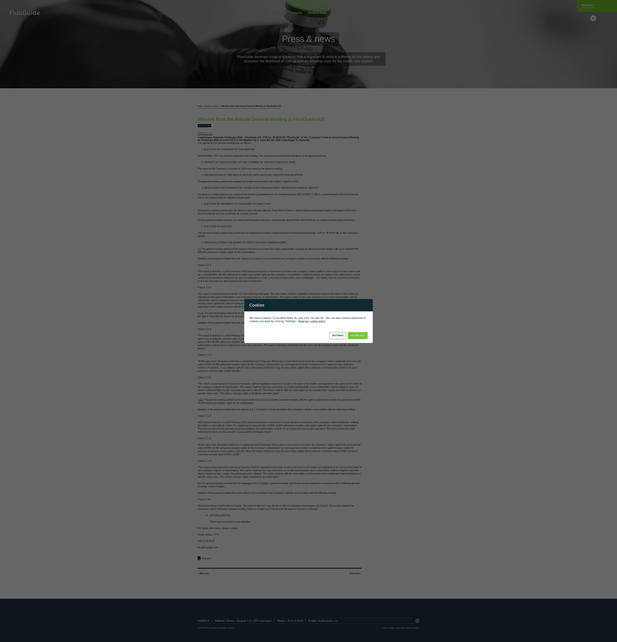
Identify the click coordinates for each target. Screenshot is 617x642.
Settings (337, 335)
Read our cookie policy (312, 321)
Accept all (358, 335)
